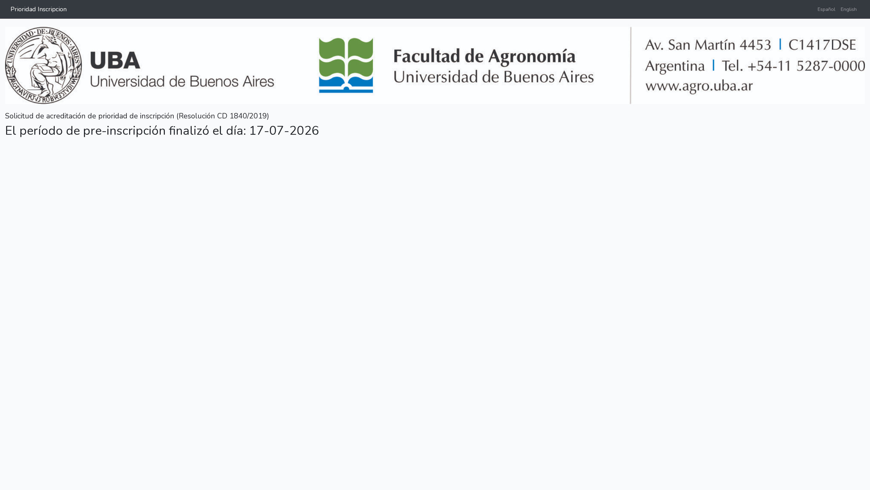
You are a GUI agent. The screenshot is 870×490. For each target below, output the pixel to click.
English (849, 9)
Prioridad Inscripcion (39, 9)
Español (826, 9)
